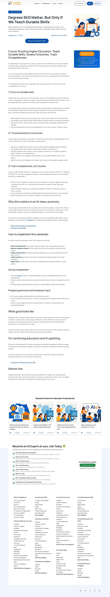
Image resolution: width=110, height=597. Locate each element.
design (19, 275)
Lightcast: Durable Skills (18, 228)
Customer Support (19, 526)
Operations (17, 553)
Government (17, 534)
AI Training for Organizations (22, 511)
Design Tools (60, 559)
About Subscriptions (19, 506)
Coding (37, 502)
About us (16, 504)
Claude (37, 566)
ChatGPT (37, 564)
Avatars (58, 553)
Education (20, 35)
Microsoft (37, 569)
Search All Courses (19, 509)
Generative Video (40, 513)
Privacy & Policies (19, 517)
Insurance (16, 543)
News (60, 3)
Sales (15, 562)
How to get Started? (19, 500)
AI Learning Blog (18, 515)
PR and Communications (21, 555)
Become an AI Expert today (37, 41)
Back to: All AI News (16, 12)
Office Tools (38, 509)
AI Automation (81, 500)
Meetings (58, 568)
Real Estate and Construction (22, 560)
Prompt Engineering (40, 511)
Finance (16, 532)
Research (31, 220)
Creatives (16, 524)
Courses (36, 3)
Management (17, 549)
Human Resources (19, 541)
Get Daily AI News (87, 54)
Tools (54, 3)
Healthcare (17, 536)
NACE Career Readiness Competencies (23, 226)
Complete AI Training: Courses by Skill (23, 362)
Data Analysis (39, 504)
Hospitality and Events (20, 539)
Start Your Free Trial (87, 465)
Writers (16, 566)
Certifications (46, 3)
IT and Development (19, 545)
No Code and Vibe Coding (63, 570)
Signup (90, 3)
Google (37, 571)
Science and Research (20, 564)
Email (57, 561)
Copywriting (59, 557)
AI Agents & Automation (42, 500)
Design (37, 506)
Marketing (16, 551)
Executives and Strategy (20, 530)
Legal (15, 547)
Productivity (59, 572)
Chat (57, 555)
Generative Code (61, 563)
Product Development (20, 557)
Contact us (17, 502)
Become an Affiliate (19, 513)
